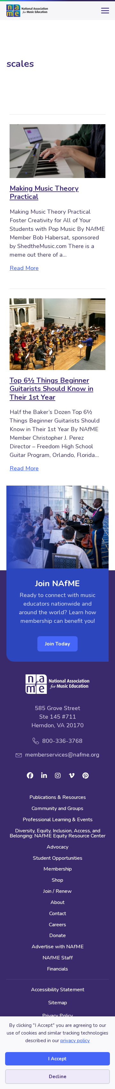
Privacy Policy (57, 1015)
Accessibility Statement (57, 989)
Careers (57, 925)
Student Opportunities (57, 859)
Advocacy (57, 847)
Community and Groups (57, 809)
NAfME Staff (57, 958)
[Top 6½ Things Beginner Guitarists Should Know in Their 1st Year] (57, 334)
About (57, 903)
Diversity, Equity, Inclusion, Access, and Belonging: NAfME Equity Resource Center (57, 833)
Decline (57, 1076)
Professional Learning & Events (58, 820)
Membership (57, 869)
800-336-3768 (62, 741)
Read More (24, 268)
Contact (57, 914)
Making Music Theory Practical (44, 193)
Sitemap (57, 1002)
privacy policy (75, 1040)
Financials (57, 969)
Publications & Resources (57, 798)
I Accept (57, 1059)
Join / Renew (57, 892)
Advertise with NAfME (58, 947)
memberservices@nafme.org (62, 754)
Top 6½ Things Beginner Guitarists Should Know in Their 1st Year (51, 389)
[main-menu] (104, 13)
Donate (57, 936)
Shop (57, 881)
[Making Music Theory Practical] (57, 150)
